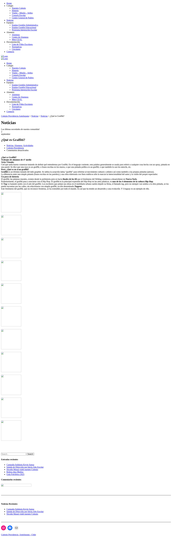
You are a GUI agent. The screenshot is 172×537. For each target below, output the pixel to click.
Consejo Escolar (19, 15)
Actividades (28, 145)
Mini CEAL (17, 39)
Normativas (17, 47)
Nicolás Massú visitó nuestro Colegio (22, 469)
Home (9, 3)
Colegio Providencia (15, 148)
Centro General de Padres (23, 18)
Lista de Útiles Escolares (22, 44)
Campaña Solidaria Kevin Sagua (20, 465)
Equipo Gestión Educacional (24, 27)
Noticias (9, 20)
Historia (15, 10)
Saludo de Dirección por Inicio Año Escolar (25, 467)
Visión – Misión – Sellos (22, 13)
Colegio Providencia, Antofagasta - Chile (18, 535)
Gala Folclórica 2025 (15, 474)
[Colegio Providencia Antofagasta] (4, 56)
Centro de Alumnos (20, 37)
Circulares (16, 49)
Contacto (10, 51)
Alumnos (16, 35)
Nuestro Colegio (19, 8)
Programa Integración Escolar (24, 30)
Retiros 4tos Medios (14, 472)
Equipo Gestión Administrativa (25, 25)
